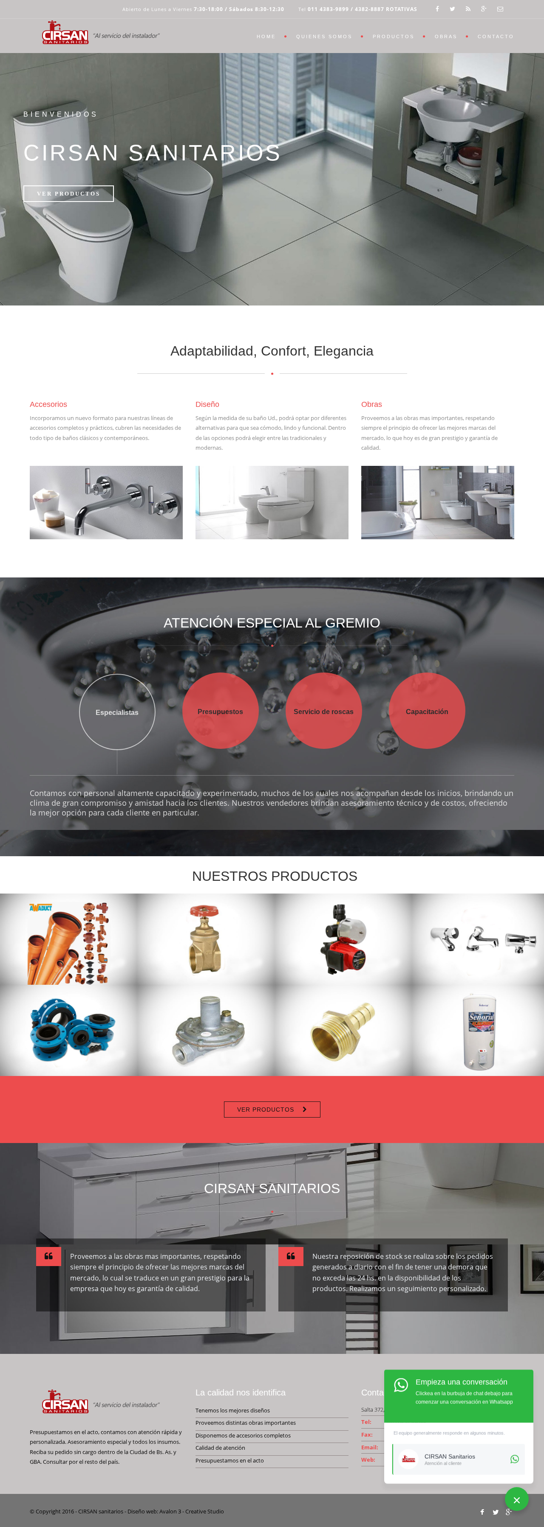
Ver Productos (68, 194)
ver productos (265, 1109)
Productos (393, 36)
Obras (446, 36)
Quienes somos (324, 36)
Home (266, 36)
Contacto (496, 36)
